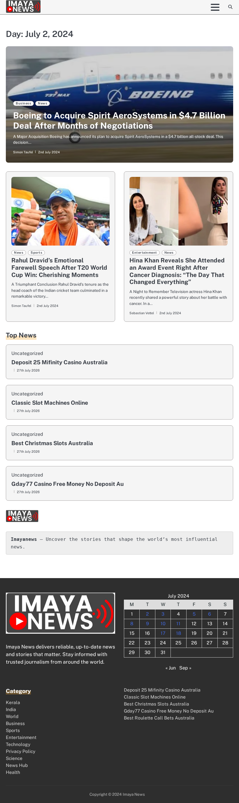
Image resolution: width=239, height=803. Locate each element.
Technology (18, 744)
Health (13, 772)
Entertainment (144, 253)
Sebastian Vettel (141, 313)
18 (178, 633)
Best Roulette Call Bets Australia (159, 717)
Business (23, 103)
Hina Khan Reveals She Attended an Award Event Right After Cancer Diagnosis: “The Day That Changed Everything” (177, 271)
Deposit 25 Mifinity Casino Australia (59, 362)
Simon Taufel (23, 152)
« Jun (171, 668)
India (11, 709)
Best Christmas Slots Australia (52, 443)
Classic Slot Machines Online (49, 403)
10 (163, 623)
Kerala (13, 702)
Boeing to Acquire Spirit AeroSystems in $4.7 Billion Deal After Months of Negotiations (119, 120)
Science (14, 758)
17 (163, 633)
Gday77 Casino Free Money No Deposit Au (67, 484)
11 (178, 623)
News (42, 103)
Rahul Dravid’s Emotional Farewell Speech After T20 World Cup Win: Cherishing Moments (59, 267)
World (12, 716)
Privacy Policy (20, 751)
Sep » (185, 668)
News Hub (17, 765)
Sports (36, 253)
